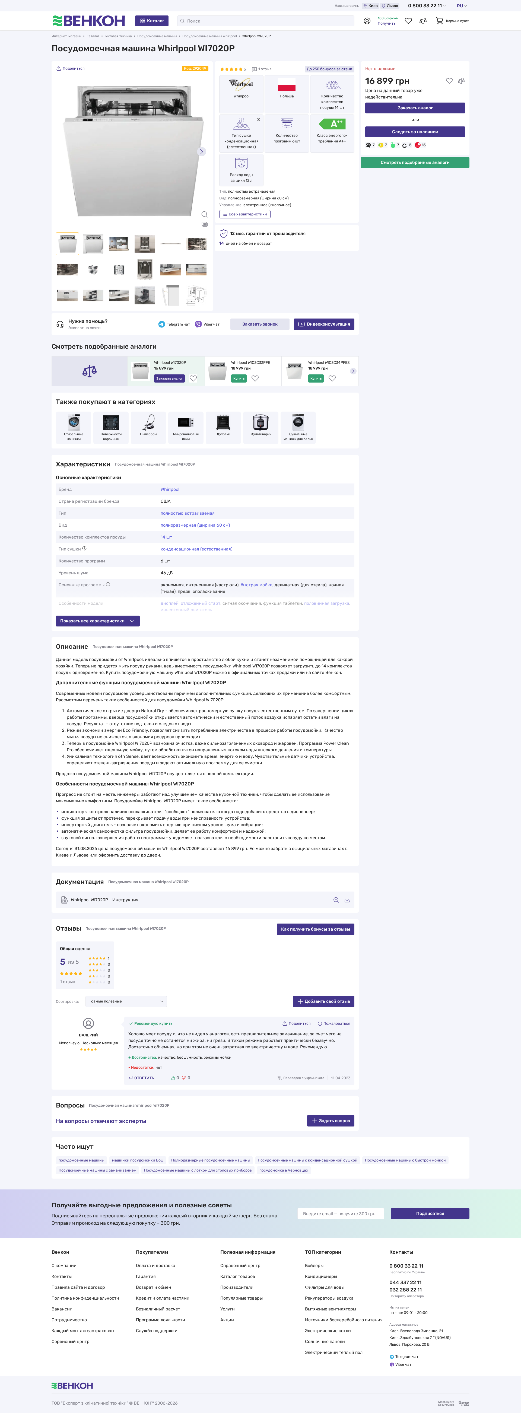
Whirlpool (241, 96)
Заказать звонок (260, 324)
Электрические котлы (328, 1330)
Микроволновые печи (186, 436)
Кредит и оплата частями (162, 1298)
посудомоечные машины (81, 1160)
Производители (236, 1287)
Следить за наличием (415, 131)
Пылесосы (148, 434)
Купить (238, 378)
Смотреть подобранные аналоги (415, 162)
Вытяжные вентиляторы (330, 1309)
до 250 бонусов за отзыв (329, 69)
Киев (373, 6)
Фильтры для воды (324, 1287)
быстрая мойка (256, 584)
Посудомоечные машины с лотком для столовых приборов (198, 1170)
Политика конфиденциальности (85, 1298)
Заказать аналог (415, 107)
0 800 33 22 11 (425, 6)
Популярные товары (241, 1298)
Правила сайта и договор (78, 1287)
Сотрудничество (69, 1319)
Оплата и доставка (155, 1265)
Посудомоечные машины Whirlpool (209, 36)
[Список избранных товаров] (408, 21)
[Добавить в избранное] (449, 81)
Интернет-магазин (66, 36)
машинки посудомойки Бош (138, 1160)
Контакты (62, 1276)
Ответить (144, 1078)
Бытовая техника (118, 36)
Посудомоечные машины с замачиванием (97, 1170)
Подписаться (430, 1213)
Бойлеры (314, 1265)
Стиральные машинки (74, 436)
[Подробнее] (258, 119)
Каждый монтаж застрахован (83, 1330)
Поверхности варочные (111, 436)
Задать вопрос (334, 1120)
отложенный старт (200, 603)
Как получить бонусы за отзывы (315, 929)
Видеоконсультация (328, 324)
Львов (392, 6)
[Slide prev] (62, 151)
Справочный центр (240, 1265)
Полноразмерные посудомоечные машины (210, 1160)
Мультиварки (260, 434)
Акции (227, 1319)
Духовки (223, 434)
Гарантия (146, 1276)
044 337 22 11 (405, 1282)
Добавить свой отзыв (327, 1001)
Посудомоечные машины (157, 36)
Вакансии (62, 1309)
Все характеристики (248, 214)
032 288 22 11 (405, 1290)
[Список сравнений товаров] (423, 21)
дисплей (170, 603)
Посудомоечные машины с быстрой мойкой (405, 1160)
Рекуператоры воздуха (329, 1298)
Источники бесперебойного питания (344, 1319)
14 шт (166, 537)
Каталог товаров (237, 1276)
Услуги (227, 1309)
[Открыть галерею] (204, 224)
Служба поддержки (156, 1330)
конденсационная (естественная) (196, 549)
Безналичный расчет (158, 1309)
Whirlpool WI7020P (170, 362)
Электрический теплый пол (334, 1352)
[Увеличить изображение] (204, 214)
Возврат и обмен (153, 1287)
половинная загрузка (326, 603)
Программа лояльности (160, 1319)
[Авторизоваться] (367, 21)
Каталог (155, 20)
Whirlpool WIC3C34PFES (329, 362)
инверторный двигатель (186, 609)
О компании (64, 1265)
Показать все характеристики (92, 620)
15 (424, 145)
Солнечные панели (325, 1341)
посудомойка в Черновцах (283, 1170)
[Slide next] (201, 151)
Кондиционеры (321, 1276)
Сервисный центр (71, 1341)
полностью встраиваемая (188, 513)
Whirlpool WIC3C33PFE (250, 362)
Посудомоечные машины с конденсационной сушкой (307, 1160)
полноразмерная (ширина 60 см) (195, 525)
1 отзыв (265, 69)
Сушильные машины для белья (298, 436)
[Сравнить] (461, 81)
